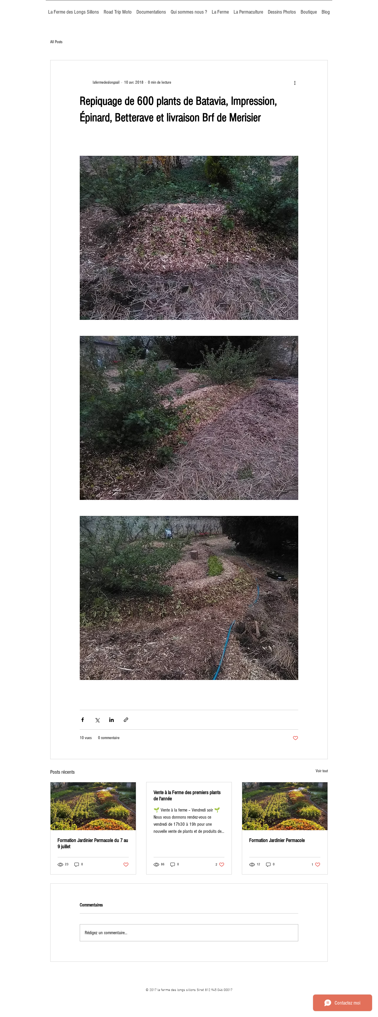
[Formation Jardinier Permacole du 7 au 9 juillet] (93, 806)
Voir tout (322, 771)
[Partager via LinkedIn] (111, 720)
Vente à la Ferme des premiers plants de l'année (187, 795)
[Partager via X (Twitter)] (97, 720)
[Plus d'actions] (294, 82)
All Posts (56, 42)
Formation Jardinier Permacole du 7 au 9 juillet (93, 843)
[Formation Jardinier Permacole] (285, 806)
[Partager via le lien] (126, 720)
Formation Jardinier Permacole (277, 840)
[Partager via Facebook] (82, 720)
